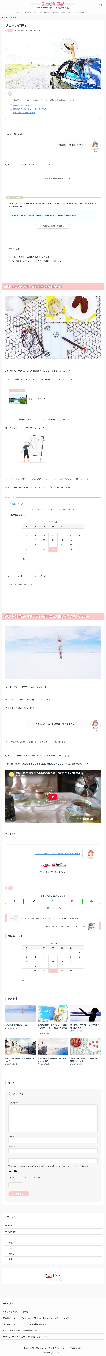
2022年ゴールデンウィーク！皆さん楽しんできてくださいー (40, 261)
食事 (10, 1259)
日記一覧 (16, 503)
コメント (13, 1102)
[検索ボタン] (101, 5)
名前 (11, 1136)
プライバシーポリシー (59, 1348)
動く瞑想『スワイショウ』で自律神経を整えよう (26, 1324)
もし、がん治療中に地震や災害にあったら (22, 1330)
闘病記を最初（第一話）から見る (26, 105)
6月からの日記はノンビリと (16, 1312)
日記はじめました (37, 398)
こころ (11, 1237)
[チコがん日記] (53, 5)
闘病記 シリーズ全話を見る (24, 112)
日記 (10, 30)
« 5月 (24, 559)
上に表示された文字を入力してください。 (25, 1177)
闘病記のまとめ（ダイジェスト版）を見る (30, 109)
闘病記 (11, 1253)
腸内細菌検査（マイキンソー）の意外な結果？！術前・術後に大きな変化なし (39, 1318)
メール (12, 1146)
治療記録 (12, 1231)
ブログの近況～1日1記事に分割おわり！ (31, 256)
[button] (14, 901)
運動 (10, 1248)
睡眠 (10, 1242)
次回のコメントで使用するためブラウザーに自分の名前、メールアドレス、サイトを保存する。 (50, 1166)
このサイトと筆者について (36, 1348)
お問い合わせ (77, 1348)
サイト (11, 1156)
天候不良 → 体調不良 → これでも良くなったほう (26, 1336)
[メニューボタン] (5, 5)
